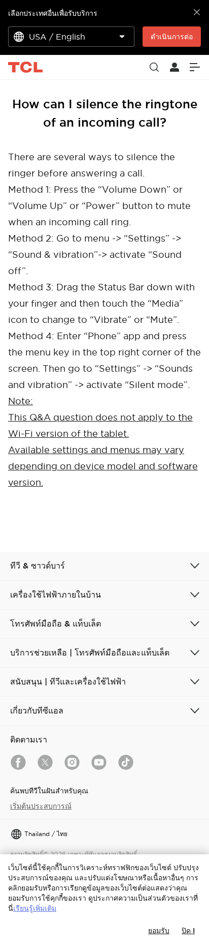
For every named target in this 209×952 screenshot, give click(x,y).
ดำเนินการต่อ (172, 36)
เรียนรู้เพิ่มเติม (34, 908)
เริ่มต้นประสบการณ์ (41, 806)
